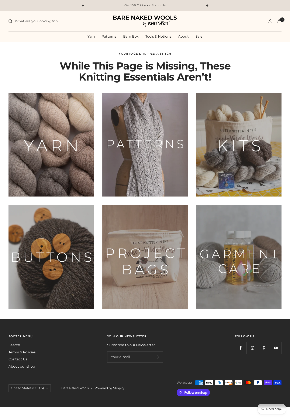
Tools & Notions (158, 36)
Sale (199, 36)
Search (14, 345)
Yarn (91, 36)
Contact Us (17, 359)
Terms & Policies (22, 352)
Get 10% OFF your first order (145, 5)
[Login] (270, 21)
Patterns (109, 36)
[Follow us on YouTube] (276, 348)
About (183, 36)
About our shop (21, 366)
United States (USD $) (27, 388)
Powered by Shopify (109, 388)
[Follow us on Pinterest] (264, 348)
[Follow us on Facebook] (240, 348)
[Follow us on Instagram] (252, 348)
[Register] (157, 357)
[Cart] (279, 21)
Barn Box (131, 36)
